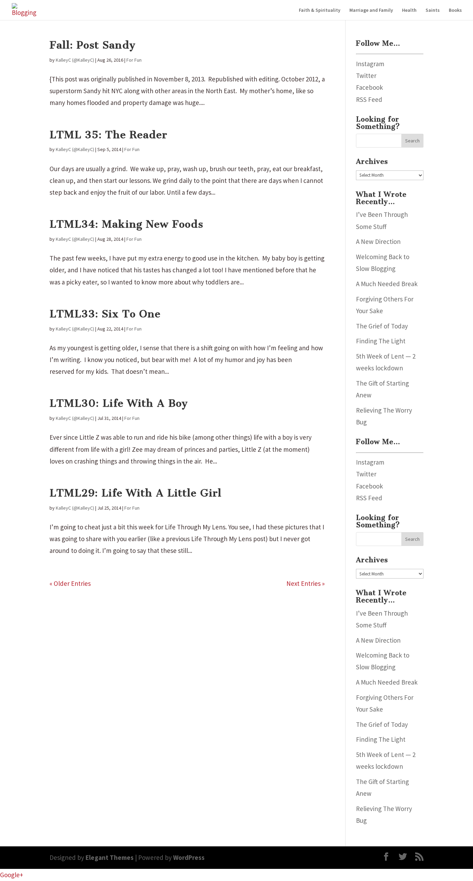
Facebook (369, 87)
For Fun (134, 60)
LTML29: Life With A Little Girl (136, 493)
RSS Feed (369, 99)
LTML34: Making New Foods (126, 224)
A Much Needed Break (387, 284)
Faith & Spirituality (319, 10)
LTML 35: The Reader (108, 135)
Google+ (11, 875)
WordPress (189, 857)
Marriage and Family (371, 10)
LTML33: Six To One (105, 314)
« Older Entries (70, 583)
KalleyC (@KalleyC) (75, 60)
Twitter (366, 75)
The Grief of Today (382, 326)
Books (455, 10)
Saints (433, 10)
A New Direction (378, 241)
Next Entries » (305, 583)
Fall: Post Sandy (93, 45)
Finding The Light (380, 341)
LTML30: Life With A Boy (119, 403)
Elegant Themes (110, 857)
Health (409, 10)
